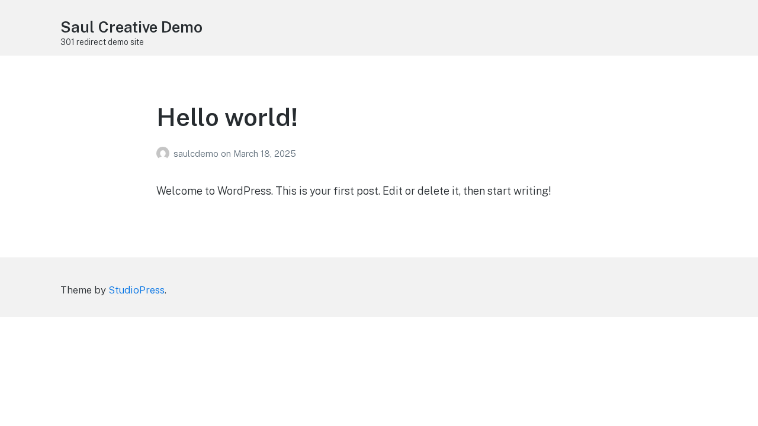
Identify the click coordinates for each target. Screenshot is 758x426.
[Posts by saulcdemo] (165, 154)
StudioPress (136, 290)
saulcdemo (197, 154)
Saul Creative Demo (131, 27)
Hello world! (227, 116)
